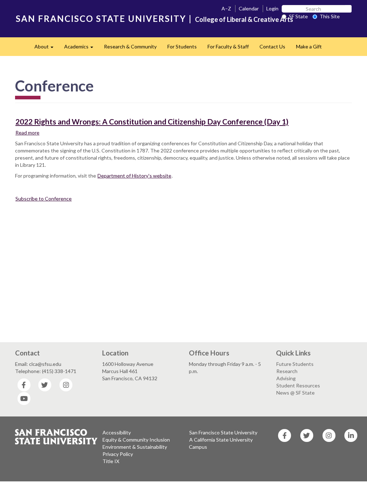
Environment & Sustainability (135, 447)
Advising (286, 378)
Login (272, 8)
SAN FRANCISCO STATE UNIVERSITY (101, 18)
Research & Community (130, 46)
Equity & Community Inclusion (136, 440)
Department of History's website (134, 176)
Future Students (295, 364)
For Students (182, 46)
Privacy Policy (118, 454)
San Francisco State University (223, 432)
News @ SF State (295, 393)
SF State (298, 16)
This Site (330, 16)
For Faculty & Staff (228, 46)
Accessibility (117, 432)
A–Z (226, 8)
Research (286, 371)
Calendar (249, 8)
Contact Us (272, 46)
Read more (27, 132)
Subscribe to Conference (43, 198)
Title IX (111, 461)
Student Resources (298, 385)
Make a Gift (309, 46)
